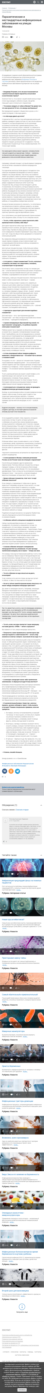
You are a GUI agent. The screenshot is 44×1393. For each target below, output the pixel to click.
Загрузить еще (22, 1312)
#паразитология (28, 763)
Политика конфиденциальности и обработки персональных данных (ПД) (17, 1336)
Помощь (30, 1352)
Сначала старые (22, 810)
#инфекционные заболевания (12, 763)
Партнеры (37, 1352)
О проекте (6, 1352)
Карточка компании (22, 1355)
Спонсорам (14, 1352)
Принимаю (22, 1390)
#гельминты (6, 766)
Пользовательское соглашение (12, 1341)
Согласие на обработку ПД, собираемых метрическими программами (20, 1346)
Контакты (23, 1352)
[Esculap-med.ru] (6, 1330)
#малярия (14, 766)
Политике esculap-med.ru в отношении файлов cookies (23, 1373)
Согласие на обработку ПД (11, 1343)
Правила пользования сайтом (12, 1339)
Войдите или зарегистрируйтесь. (13, 787)
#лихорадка (22, 766)
